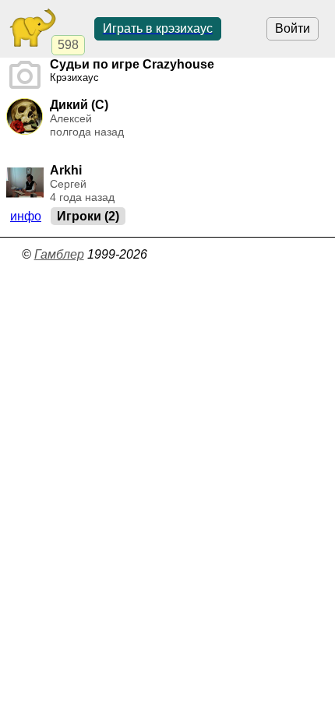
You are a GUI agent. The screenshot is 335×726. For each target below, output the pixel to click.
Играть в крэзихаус (158, 28)
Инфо (25, 216)
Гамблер (59, 254)
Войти (292, 28)
